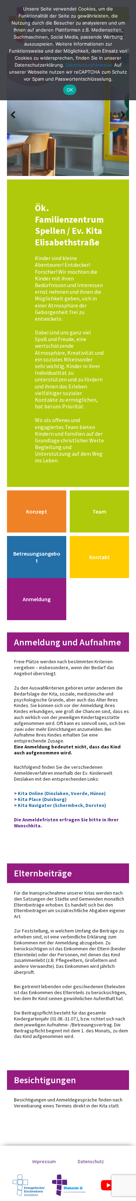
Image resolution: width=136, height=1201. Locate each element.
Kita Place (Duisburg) (42, 799)
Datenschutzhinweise (89, 65)
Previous (17, 115)
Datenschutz (91, 1161)
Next (119, 115)
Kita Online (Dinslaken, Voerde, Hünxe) (61, 793)
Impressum (44, 1161)
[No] (127, 50)
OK (70, 90)
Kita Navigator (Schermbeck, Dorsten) (62, 805)
